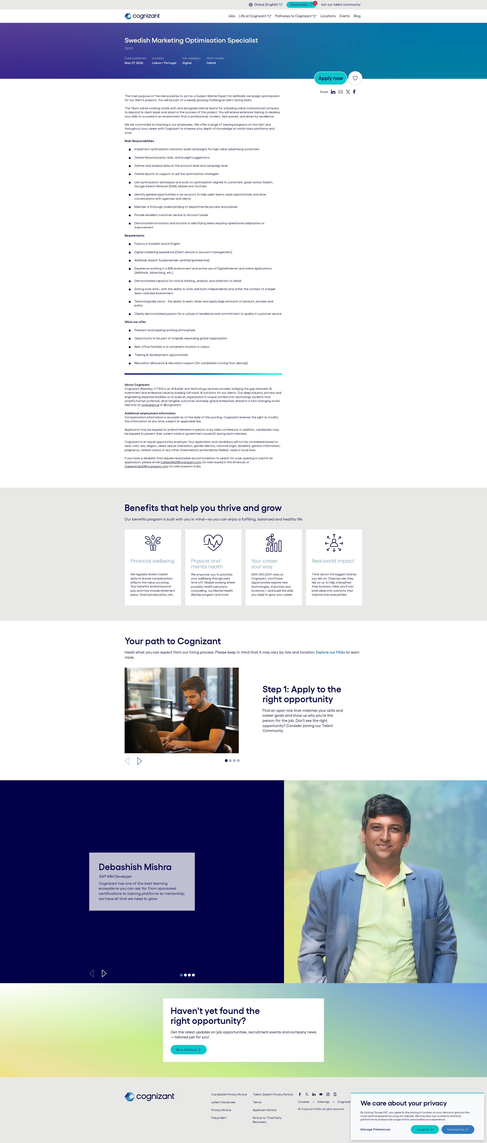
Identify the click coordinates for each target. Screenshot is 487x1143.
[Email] (340, 91)
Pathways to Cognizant (293, 16)
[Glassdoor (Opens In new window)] (335, 1094)
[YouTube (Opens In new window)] (321, 1094)
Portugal (170, 63)
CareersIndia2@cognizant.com (146, 466)
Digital (187, 63)
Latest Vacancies (223, 1102)
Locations (328, 16)
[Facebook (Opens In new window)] (300, 1094)
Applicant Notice (264, 1110)
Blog (357, 16)
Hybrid (211, 63)
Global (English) (266, 4)
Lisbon (156, 63)
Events (345, 16)
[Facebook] (354, 91)
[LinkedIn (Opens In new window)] (314, 1094)
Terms (257, 1102)
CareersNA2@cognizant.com (181, 462)
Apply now (330, 78)
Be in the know (187, 1049)
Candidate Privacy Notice (229, 1094)
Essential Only (456, 1129)
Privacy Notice (221, 1110)
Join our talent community (340, 4)
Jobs (231, 16)
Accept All (423, 1129)
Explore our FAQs (330, 652)
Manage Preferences (375, 1129)
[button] (139, 761)
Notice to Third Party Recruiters (267, 1119)
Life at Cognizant (252, 16)
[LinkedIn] (333, 91)
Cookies (304, 1101)
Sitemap (323, 1101)
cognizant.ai (150, 405)
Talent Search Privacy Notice (273, 1094)
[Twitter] (348, 91)
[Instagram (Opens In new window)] (328, 1094)
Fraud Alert (218, 1117)
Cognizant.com (348, 1101)
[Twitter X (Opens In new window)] (307, 1094)
